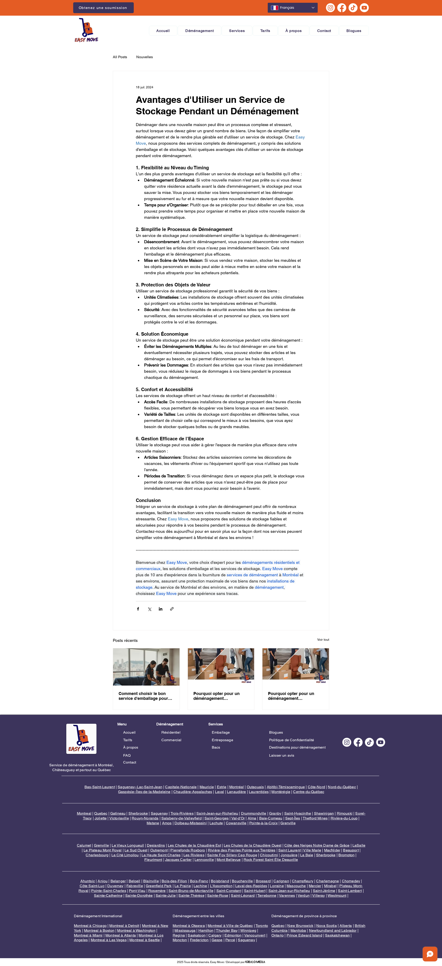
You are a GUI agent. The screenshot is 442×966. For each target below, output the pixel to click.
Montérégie (280, 792)
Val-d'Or (238, 818)
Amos (167, 823)
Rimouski (344, 813)
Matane (153, 823)
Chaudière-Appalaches (192, 792)
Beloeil (134, 881)
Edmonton (232, 935)
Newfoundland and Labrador (333, 930)
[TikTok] (353, 7)
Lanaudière (236, 792)
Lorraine (277, 886)
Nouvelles (144, 57)
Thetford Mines (315, 818)
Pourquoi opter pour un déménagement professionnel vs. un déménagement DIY (216, 696)
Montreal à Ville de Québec (230, 925)
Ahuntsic (87, 881)
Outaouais (255, 787)
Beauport (350, 850)
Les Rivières (193, 855)
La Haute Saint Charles (161, 855)
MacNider (332, 850)
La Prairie (182, 886)
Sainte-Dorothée (139, 895)
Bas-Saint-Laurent (99, 787)
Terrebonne (266, 895)
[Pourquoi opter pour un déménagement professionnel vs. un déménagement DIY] (221, 667)
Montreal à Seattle (144, 940)
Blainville (151, 881)
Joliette (101, 818)
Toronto (262, 925)
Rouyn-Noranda (145, 818)
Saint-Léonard (243, 895)
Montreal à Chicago (90, 925)
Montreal (84, 813)
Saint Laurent (289, 850)
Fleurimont (153, 859)
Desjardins (156, 845)
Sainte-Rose (217, 895)
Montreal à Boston (99, 930)
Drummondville (253, 813)
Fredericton (199, 940)
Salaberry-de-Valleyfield (181, 818)
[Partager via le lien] (172, 609)
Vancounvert (254, 935)
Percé (230, 940)
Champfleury (302, 881)
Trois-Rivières (182, 813)
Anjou (103, 881)
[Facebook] (341, 7)
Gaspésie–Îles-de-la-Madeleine (144, 792)
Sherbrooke (138, 813)
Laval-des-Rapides (251, 886)
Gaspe (217, 940)
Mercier (315, 886)
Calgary (214, 935)
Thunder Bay (227, 930)
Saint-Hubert (254, 890)
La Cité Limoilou (125, 855)
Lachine (200, 886)
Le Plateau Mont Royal (103, 850)
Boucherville (242, 881)
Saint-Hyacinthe (297, 813)
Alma (252, 818)
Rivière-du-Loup (344, 818)
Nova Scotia (326, 925)
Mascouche (296, 886)
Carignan (281, 881)
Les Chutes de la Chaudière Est (194, 845)
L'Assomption (221, 886)
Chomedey (351, 881)
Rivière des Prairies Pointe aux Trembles (241, 850)
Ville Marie (312, 850)
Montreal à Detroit (124, 925)
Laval (219, 792)
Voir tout (323, 639)
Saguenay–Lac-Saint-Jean (140, 787)
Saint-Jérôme (324, 890)
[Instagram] (330, 7)
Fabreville (134, 886)
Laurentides (259, 792)
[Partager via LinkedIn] (160, 609)
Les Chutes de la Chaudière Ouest (252, 845)
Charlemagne (327, 881)
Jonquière (289, 855)
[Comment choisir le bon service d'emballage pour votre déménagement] (146, 667)
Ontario (277, 935)
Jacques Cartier (178, 859)
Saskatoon (196, 935)
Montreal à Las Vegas (109, 940)
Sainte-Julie (166, 895)
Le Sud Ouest (136, 850)
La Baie (306, 855)
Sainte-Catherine (108, 895)
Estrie (222, 787)
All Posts (120, 57)
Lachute (216, 823)
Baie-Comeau (270, 818)
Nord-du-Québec (342, 787)
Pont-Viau (137, 890)
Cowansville (236, 823)
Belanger (118, 881)
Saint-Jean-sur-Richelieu (217, 813)
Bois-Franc (199, 881)
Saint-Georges (216, 818)
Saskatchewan (337, 935)
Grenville (287, 823)
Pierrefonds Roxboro (187, 850)
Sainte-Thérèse (191, 895)
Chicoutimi (269, 855)
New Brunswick (300, 925)
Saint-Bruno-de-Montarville (191, 890)
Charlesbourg (97, 855)
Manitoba (298, 930)
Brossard (263, 881)
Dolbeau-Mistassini (190, 823)
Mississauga (184, 930)
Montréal (236, 787)
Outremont (159, 850)
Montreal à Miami (88, 935)
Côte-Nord (316, 787)
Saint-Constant (228, 890)
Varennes (287, 895)
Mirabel (330, 886)
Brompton (346, 855)
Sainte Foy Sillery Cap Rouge (232, 855)
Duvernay (115, 886)
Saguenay (159, 813)
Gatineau (117, 813)
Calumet (84, 845)
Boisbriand (220, 881)
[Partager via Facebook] (138, 609)
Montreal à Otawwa (189, 925)
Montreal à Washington (136, 930)
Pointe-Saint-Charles (108, 890)
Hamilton (205, 930)
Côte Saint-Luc (92, 886)
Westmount (337, 895)
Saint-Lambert (350, 890)
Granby (275, 813)
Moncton (180, 940)
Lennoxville (204, 859)
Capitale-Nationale (181, 787)
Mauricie (207, 787)
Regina (179, 935)
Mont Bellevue (229, 859)
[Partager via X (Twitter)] (149, 609)
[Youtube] (364, 7)
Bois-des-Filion (174, 881)
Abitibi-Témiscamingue (286, 787)
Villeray (318, 895)
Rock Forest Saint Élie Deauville (271, 859)
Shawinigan (324, 813)
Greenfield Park (159, 886)
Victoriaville (119, 818)
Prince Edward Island (304, 935)
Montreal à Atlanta (120, 935)
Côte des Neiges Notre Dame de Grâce (317, 845)
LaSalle (358, 845)
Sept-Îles (292, 818)
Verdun (304, 895)
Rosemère (157, 890)
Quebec (100, 813)
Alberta (346, 925)
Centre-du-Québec (308, 792)
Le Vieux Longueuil (128, 845)
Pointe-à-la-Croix (263, 823)
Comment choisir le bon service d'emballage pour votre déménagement (143, 696)
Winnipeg (248, 930)
